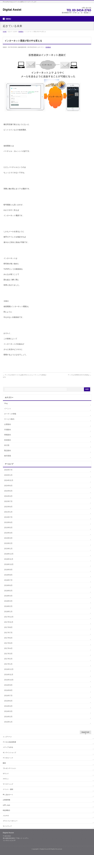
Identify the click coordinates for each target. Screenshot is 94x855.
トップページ (7, 737)
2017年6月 (8, 638)
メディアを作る (8, 747)
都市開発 (7, 456)
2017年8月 (8, 627)
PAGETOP (85, 732)
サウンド (6, 773)
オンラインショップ (9, 752)
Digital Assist (12, 9)
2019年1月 (8, 549)
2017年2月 (8, 659)
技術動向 (48, 47)
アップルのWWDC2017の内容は (79, 375)
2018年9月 (8, 570)
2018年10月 (8, 564)
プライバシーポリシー (10, 821)
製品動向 (7, 450)
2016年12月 (8, 669)
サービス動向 (9, 419)
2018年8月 (8, 575)
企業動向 (7, 424)
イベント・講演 (8, 789)
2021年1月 (8, 512)
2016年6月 (8, 701)
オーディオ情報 (10, 414)
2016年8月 (8, 690)
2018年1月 (8, 612)
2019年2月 (8, 543)
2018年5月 (8, 591)
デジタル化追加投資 (9, 742)
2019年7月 (8, 517)
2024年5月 (8, 491)
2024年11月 (8, 480)
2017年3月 (8, 654)
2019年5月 (8, 528)
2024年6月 (8, 486)
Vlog (6, 403)
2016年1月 (8, 722)
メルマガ (6, 815)
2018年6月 (8, 585)
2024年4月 (8, 496)
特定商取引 (6, 810)
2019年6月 (8, 522)
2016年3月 (8, 711)
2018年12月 (8, 554)
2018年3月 (8, 601)
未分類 (6, 445)
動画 (4, 763)
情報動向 (7, 435)
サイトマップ (7, 826)
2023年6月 (8, 507)
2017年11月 (8, 622)
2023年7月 (8, 501)
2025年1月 (8, 475)
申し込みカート (8, 794)
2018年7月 (8, 580)
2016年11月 (8, 674)
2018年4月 (8, 596)
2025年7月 (8, 470)
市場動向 (7, 430)
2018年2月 (8, 606)
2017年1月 (8, 664)
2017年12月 (8, 617)
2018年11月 (8, 559)
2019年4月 (8, 533)
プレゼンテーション (9, 768)
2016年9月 (8, 685)
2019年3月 (8, 538)
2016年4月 (8, 706)
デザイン (6, 779)
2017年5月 (8, 643)
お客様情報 (6, 800)
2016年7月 (8, 696)
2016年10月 (8, 680)
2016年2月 (8, 717)
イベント (7, 409)
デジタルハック (8, 758)
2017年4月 (8, 648)
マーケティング (8, 784)
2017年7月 (8, 633)
